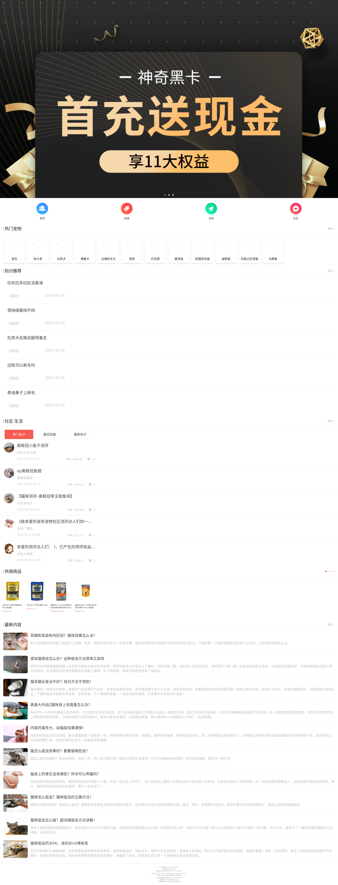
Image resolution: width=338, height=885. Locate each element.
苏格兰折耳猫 (249, 259)
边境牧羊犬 (108, 259)
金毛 (14, 259)
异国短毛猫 (202, 259)
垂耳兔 (179, 259)
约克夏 (155, 259)
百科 (211, 218)
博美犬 (85, 259)
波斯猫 (226, 259)
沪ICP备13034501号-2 (169, 869)
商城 (126, 218)
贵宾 (132, 259)
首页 (42, 218)
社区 (295, 218)
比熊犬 (61, 259)
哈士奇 (38, 259)
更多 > (331, 228)
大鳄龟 (273, 259)
